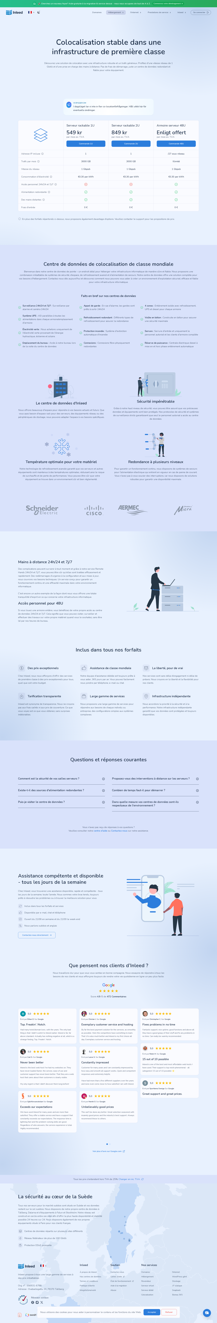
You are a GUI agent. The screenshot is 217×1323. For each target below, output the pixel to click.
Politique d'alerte (87, 1285)
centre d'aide (100, 830)
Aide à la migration (119, 1285)
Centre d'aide (116, 1276)
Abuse (113, 1290)
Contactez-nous (119, 830)
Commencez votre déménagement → (168, 3)
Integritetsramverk (88, 1290)
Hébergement (147, 1276)
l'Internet (176, 1272)
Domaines (145, 1272)
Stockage (176, 1281)
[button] (107, 1144)
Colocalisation (147, 1294)
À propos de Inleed (88, 1272)
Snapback (176, 1290)
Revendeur (146, 1281)
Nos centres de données (90, 1276)
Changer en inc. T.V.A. (129, 1179)
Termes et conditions (89, 1281)
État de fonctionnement (121, 1281)
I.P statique (177, 1285)
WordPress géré (179, 1276)
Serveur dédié (147, 1290)
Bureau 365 (177, 1294)
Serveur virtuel (147, 1285)
